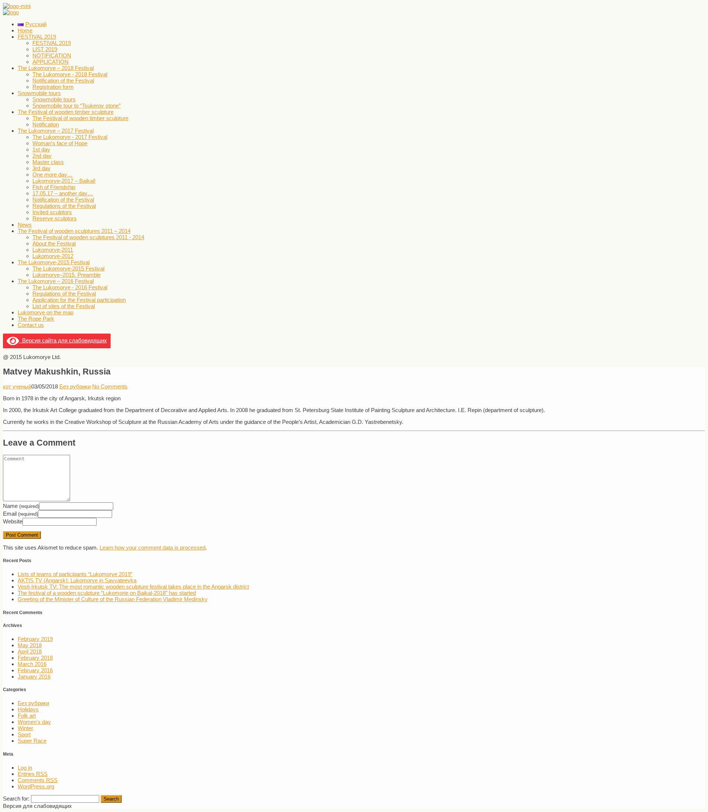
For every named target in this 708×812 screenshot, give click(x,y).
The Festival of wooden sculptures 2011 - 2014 (88, 237)
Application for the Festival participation (79, 300)
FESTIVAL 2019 (37, 37)
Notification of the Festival (63, 80)
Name (21, 506)
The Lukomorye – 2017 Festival (56, 131)
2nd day (42, 156)
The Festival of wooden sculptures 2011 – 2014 (74, 231)
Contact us (31, 325)
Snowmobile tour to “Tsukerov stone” (76, 105)
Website (12, 521)
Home (25, 30)
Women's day (34, 722)
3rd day (41, 168)
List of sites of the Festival (63, 306)
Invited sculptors (52, 212)
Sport (24, 734)
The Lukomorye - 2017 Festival (69, 137)
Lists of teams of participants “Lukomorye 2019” (75, 574)
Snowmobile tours (39, 93)
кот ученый (17, 386)
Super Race (32, 741)
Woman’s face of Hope (59, 143)
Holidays (28, 709)
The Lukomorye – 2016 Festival (56, 281)
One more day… (52, 174)
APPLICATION (50, 62)
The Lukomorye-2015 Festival (54, 262)
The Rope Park (36, 319)
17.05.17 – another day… (62, 193)
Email (20, 513)
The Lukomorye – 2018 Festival (56, 68)
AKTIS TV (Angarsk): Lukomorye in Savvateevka (77, 580)
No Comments (110, 386)
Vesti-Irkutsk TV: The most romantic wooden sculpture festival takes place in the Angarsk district (133, 586)
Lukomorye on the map (45, 312)
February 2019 (35, 639)
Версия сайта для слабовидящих (63, 340)
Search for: (16, 798)
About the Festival (54, 243)
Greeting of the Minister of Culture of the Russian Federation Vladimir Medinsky (113, 599)
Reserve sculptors (54, 218)
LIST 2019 (44, 49)
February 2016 (35, 670)
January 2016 (34, 676)
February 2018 (35, 658)
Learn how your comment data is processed (152, 547)
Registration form (53, 87)
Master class (48, 162)
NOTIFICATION (51, 55)
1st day (41, 149)
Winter (25, 728)
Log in (25, 767)
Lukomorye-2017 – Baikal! (64, 181)
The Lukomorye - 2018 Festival (69, 74)
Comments (38, 780)
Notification (45, 124)
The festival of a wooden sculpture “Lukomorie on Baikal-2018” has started (107, 593)
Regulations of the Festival (64, 206)
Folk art (27, 715)
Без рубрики (75, 386)
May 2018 (30, 645)
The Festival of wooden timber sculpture (66, 112)
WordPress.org (36, 786)
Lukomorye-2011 (52, 250)
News (25, 225)
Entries (33, 774)
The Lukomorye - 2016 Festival (69, 287)
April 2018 (30, 651)
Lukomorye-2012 (52, 256)
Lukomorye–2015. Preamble (66, 275)
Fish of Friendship (53, 187)
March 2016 (32, 664)
